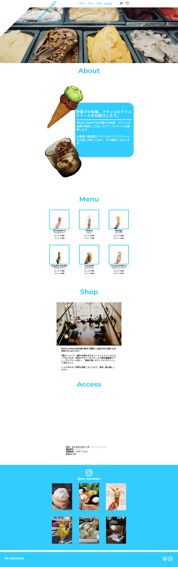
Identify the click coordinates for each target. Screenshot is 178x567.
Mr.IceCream (14, 558)
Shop (99, 3)
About (82, 3)
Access (108, 3)
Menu (91, 3)
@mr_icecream (89, 478)
